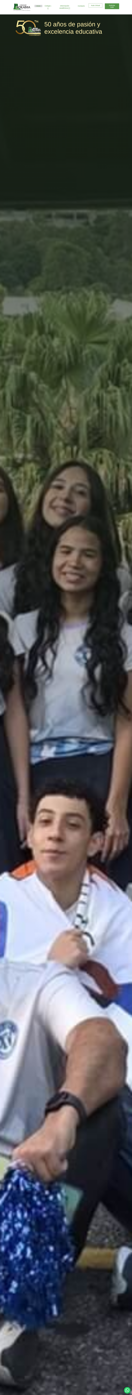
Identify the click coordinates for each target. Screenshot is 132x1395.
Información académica (64, 7)
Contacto (81, 6)
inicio (38, 6)
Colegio (48, 6)
